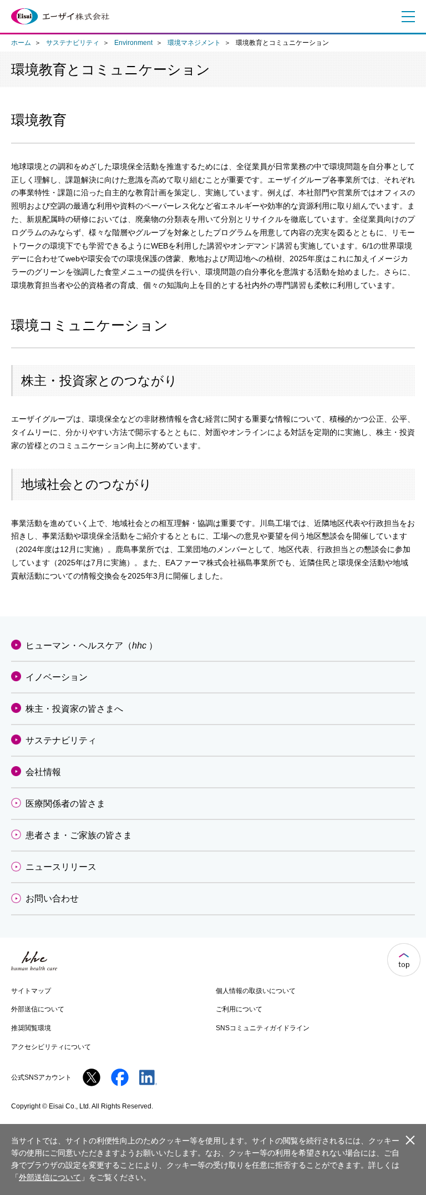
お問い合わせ (52, 898)
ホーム (21, 43)
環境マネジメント (194, 43)
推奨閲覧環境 (31, 1028)
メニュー (405, 16)
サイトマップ (31, 991)
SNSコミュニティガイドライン (263, 1028)
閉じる (410, 1139)
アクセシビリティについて (51, 1047)
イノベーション (57, 677)
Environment (133, 43)
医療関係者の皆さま (65, 803)
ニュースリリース (61, 867)
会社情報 (43, 772)
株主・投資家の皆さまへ (74, 708)
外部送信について (37, 1009)
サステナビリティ (72, 43)
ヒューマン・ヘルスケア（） (92, 645)
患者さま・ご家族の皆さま (79, 835)
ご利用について (239, 1009)
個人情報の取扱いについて (256, 991)
